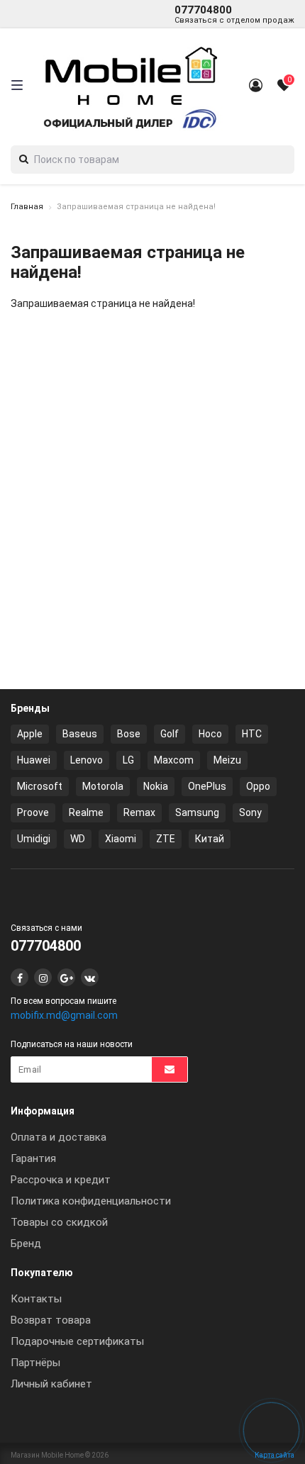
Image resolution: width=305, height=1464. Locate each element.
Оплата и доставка (58, 1137)
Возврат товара (51, 1320)
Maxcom (174, 760)
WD (77, 838)
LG (128, 760)
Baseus (79, 733)
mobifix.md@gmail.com (64, 1015)
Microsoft (39, 786)
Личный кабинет (51, 1384)
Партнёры (35, 1362)
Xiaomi (120, 838)
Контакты (36, 1298)
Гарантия (33, 1158)
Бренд (26, 1243)
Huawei (33, 760)
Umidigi (33, 838)
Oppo (258, 786)
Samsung (197, 812)
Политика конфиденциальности (91, 1201)
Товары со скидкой (59, 1222)
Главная (27, 206)
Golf (169, 733)
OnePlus (207, 786)
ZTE (165, 838)
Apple (30, 733)
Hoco (210, 733)
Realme (86, 812)
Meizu (227, 760)
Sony (250, 812)
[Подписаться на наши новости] (169, 1069)
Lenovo (86, 760)
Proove (33, 812)
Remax (139, 812)
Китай (209, 838)
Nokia (155, 786)
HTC (252, 733)
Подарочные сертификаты (77, 1341)
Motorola (102, 786)
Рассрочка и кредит (61, 1179)
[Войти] (255, 85)
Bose (128, 733)
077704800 (234, 14)
